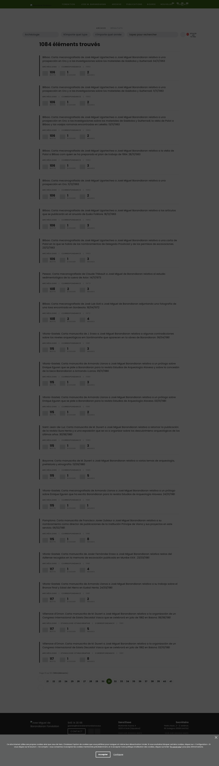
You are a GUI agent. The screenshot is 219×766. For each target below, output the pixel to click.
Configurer (118, 754)
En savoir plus (175, 747)
